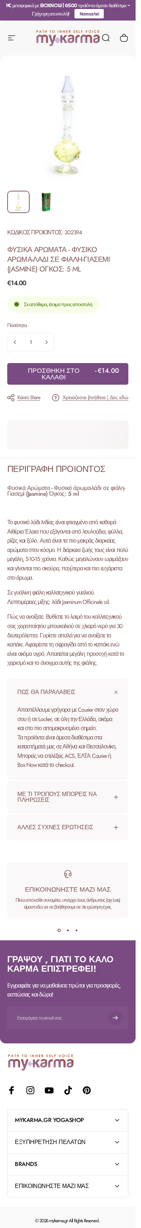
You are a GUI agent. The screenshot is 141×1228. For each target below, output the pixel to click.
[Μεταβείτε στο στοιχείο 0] (18, 202)
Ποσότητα (16, 325)
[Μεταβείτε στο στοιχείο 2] (46, 202)
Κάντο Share (28, 397)
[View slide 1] (59, 930)
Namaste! (89, 14)
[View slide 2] (68, 930)
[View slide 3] (76, 930)
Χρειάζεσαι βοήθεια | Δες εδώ (95, 397)
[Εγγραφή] (115, 1018)
